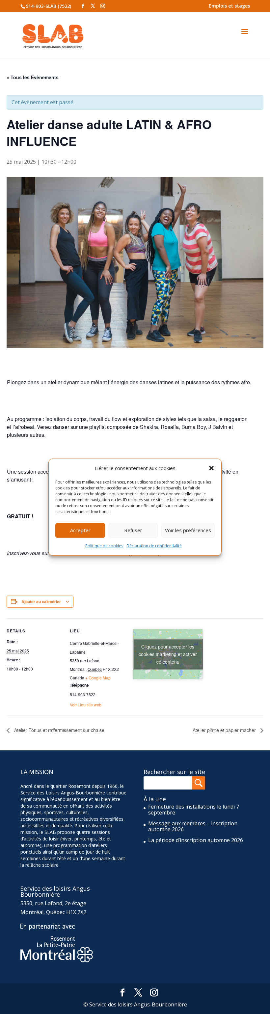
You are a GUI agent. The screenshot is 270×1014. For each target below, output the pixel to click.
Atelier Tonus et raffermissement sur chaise (58, 730)
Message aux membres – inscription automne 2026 (192, 826)
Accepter (80, 530)
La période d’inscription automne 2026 (195, 840)
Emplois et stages (229, 6)
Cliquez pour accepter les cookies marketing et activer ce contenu (168, 654)
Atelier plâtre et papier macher (225, 730)
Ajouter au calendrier (41, 601)
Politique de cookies (104, 546)
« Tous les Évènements (33, 77)
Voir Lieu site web (85, 704)
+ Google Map (98, 677)
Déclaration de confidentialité (154, 546)
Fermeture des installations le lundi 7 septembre (193, 809)
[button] (211, 468)
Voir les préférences (188, 530)
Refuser (133, 530)
